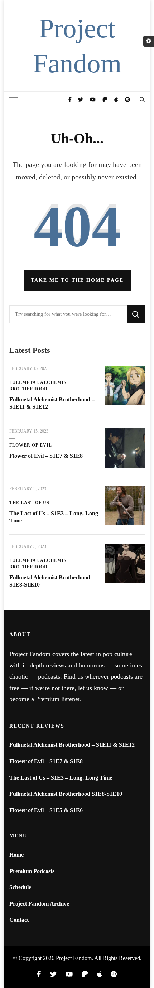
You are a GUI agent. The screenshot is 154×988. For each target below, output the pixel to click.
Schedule (20, 887)
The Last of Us (29, 502)
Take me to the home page (77, 280)
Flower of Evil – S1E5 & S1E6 (46, 810)
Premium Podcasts (31, 871)
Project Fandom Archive (39, 904)
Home (16, 855)
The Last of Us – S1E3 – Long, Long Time (60, 778)
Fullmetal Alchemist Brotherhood (39, 385)
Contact (19, 920)
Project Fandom (74, 958)
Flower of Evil (30, 445)
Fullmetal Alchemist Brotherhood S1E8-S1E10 (65, 794)
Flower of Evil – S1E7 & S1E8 (46, 456)
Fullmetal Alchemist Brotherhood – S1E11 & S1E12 (72, 745)
